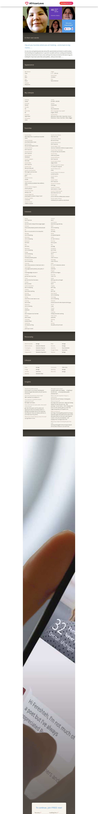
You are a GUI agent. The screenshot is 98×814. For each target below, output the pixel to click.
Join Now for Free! (66, 3)
